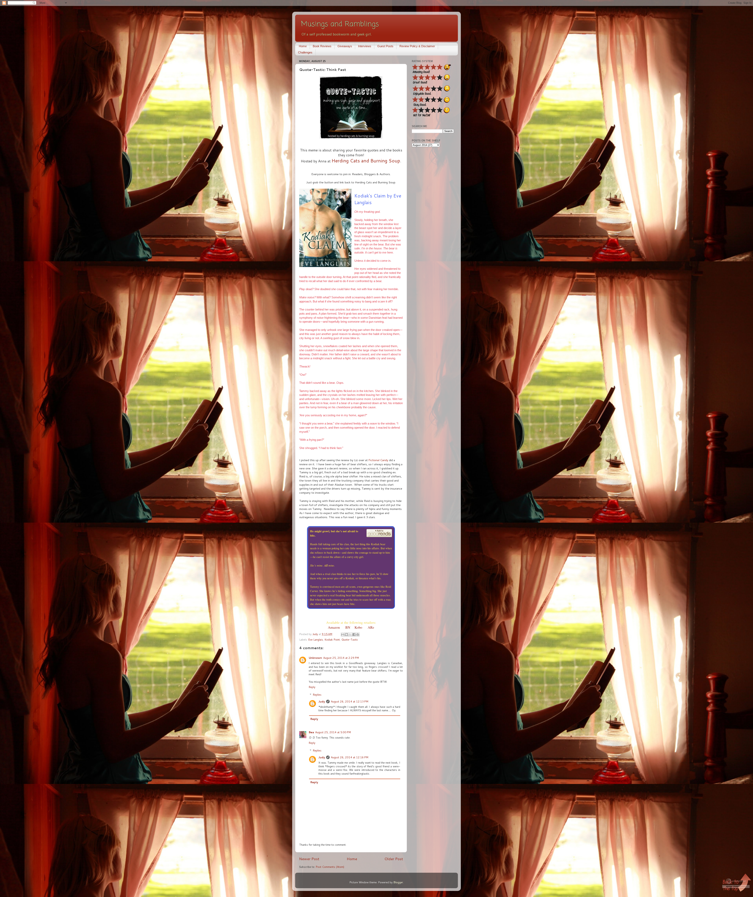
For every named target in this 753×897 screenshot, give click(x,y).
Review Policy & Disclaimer (417, 46)
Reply (312, 687)
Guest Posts (385, 46)
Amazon (334, 627)
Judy (321, 701)
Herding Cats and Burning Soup (366, 160)
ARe (371, 627)
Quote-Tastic (349, 639)
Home (303, 46)
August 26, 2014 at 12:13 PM (349, 701)
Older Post (394, 858)
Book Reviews (322, 46)
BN (347, 627)
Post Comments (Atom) (330, 867)
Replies (317, 694)
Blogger (398, 882)
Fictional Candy (378, 460)
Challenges (305, 52)
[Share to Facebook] (354, 634)
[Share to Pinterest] (358, 634)
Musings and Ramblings (340, 24)
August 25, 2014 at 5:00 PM (333, 732)
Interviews (364, 46)
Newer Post (309, 858)
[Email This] (343, 634)
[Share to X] (350, 634)
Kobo (358, 627)
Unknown (315, 658)
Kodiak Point (332, 639)
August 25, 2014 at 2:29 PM (341, 658)
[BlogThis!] (346, 634)
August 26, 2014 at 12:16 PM (349, 757)
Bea (311, 732)
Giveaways (344, 46)
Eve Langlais (315, 639)
